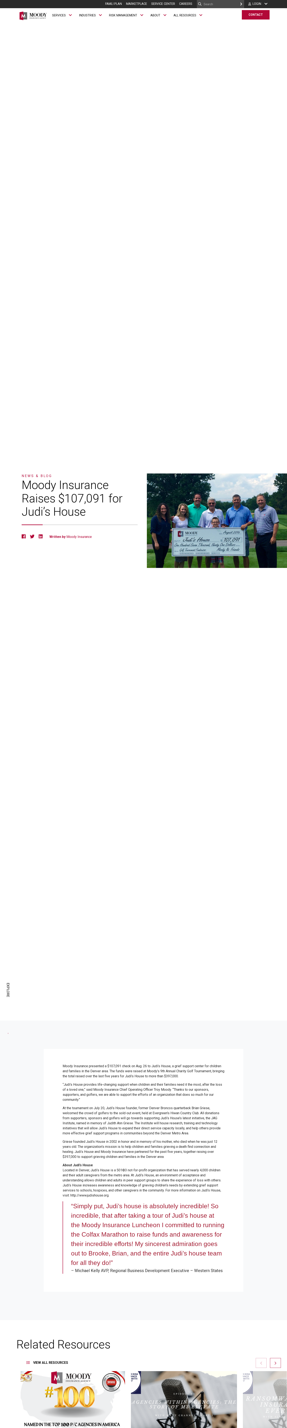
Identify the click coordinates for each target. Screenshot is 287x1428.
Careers (185, 4)
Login (257, 4)
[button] (275, 1363)
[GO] (241, 4)
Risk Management (123, 15)
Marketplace (136, 4)
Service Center (163, 4)
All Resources (185, 15)
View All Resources (50, 1363)
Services (59, 15)
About (155, 15)
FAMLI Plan (113, 4)
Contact (256, 14)
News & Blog (37, 476)
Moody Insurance (79, 537)
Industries (87, 15)
